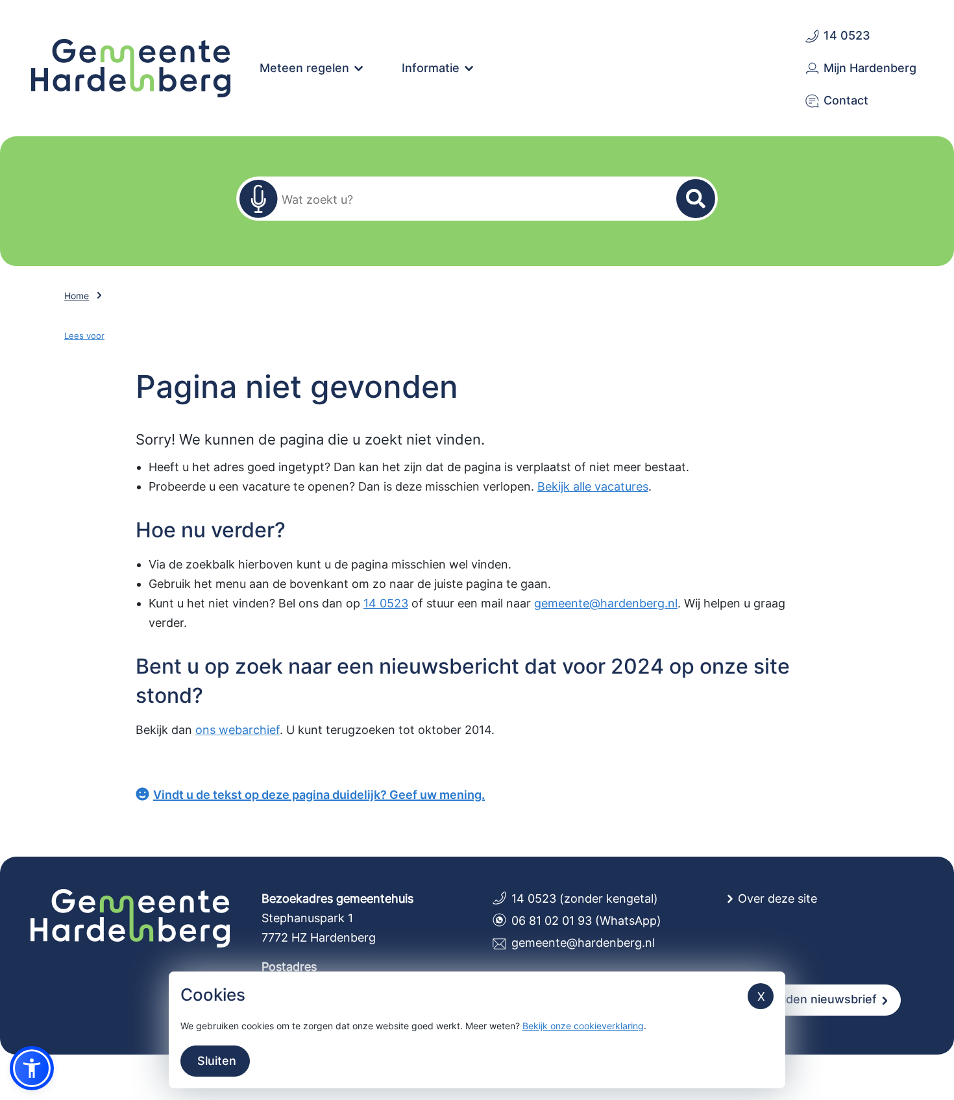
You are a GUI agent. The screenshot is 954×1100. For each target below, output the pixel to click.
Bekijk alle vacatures (592, 486)
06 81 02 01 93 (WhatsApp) (586, 920)
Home (76, 295)
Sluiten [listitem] (215, 1061)
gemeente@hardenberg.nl (606, 603)
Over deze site (777, 898)
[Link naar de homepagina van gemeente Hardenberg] (131, 67)
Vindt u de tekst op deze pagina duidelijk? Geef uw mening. (319, 794)
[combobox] (469, 198)
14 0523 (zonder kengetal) (584, 898)
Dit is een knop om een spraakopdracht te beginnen (258, 198)
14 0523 (385, 603)
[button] (32, 1068)
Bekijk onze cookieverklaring (583, 1025)
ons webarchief (237, 730)
